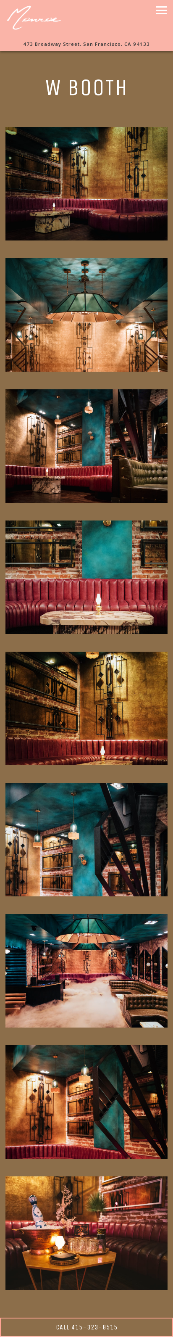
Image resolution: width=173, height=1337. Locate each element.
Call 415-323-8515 (87, 1327)
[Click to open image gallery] (86, 183)
